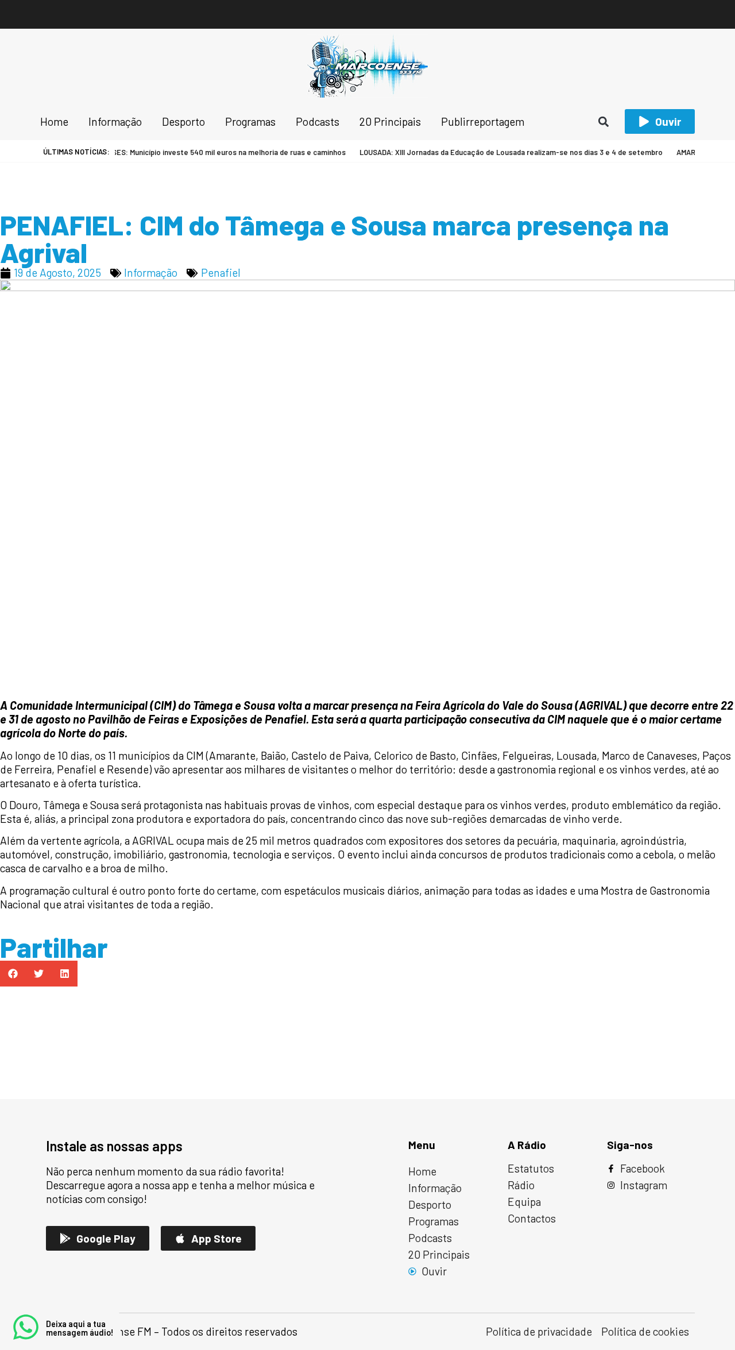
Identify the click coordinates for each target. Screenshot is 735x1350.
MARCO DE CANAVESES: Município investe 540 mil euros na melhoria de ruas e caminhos (182, 152)
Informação (150, 272)
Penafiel (221, 272)
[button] (603, 121)
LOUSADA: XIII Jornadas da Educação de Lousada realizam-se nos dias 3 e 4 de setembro (496, 152)
